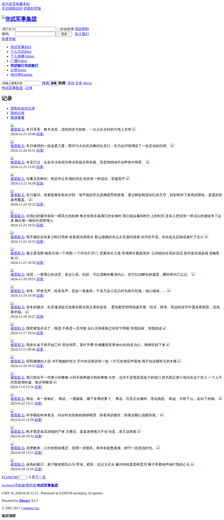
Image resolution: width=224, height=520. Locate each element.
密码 (5, 34)
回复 (39, 134)
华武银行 (24, 65)
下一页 (40, 477)
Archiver (8, 485)
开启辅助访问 (12, 8)
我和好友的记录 (22, 108)
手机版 (20, 485)
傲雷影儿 (17, 129)
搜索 (45, 83)
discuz (87, 83)
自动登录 (67, 29)
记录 (18, 70)
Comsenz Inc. (30, 508)
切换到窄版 (32, 8)
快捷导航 (9, 39)
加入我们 (82, 34)
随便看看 (17, 117)
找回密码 (82, 29)
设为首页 (9, 4)
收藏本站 (23, 4)
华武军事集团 (12, 88)
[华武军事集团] (19, 19)
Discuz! (24, 500)
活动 (70, 83)
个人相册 (22, 56)
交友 (78, 83)
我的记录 (17, 113)
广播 (18, 61)
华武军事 (20, 47)
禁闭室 (31, 485)
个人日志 (20, 51)
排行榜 (21, 74)
